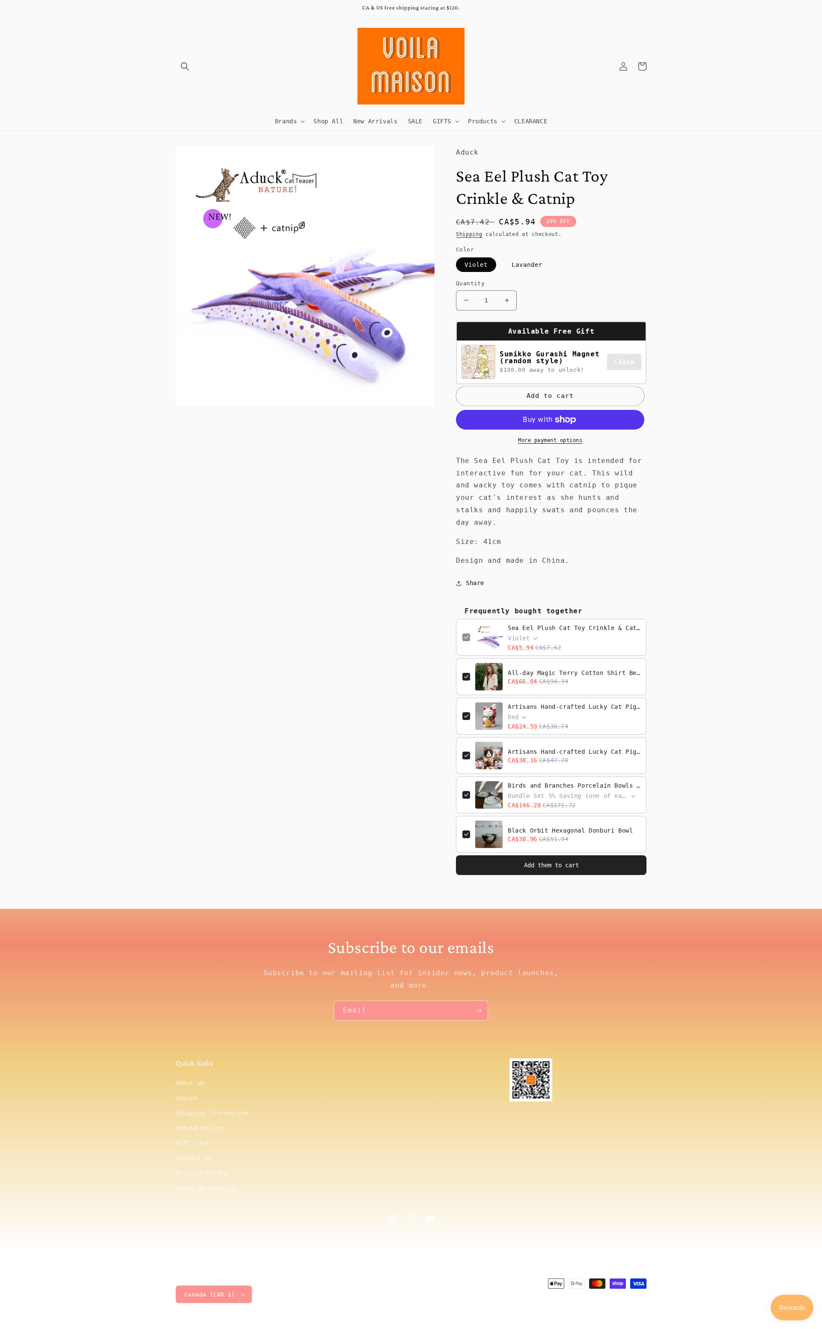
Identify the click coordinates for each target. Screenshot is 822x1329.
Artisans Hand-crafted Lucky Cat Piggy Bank (574, 706)
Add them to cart (551, 865)
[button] (185, 66)
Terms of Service (205, 1188)
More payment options (550, 440)
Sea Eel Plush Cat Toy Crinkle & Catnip (574, 627)
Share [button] (475, 582)
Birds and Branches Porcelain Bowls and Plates (574, 785)
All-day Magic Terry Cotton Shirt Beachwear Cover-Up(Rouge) (574, 672)
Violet (476, 264)
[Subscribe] (478, 1010)
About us (190, 1082)
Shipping (469, 234)
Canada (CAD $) (210, 1294)
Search (187, 1098)
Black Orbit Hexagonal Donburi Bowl (570, 830)
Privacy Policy (201, 1173)
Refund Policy (199, 1128)
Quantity (470, 283)
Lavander (527, 264)
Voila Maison (574, 1299)
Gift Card (192, 1143)
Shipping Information (212, 1113)
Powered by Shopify (620, 1299)
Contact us (194, 1158)
